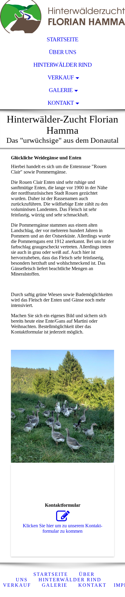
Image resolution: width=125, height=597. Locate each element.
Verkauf (61, 77)
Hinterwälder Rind (62, 65)
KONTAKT (61, 103)
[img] (62, 16)
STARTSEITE (62, 39)
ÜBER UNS (62, 52)
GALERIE (61, 90)
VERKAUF (17, 585)
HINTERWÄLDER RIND (70, 579)
